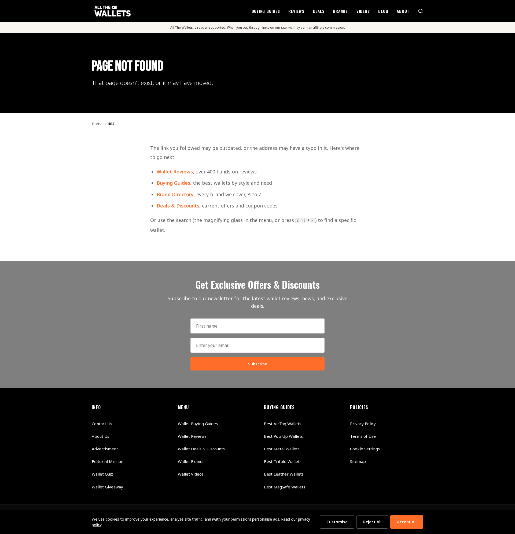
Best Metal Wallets (282, 448)
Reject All (372, 521)
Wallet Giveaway (107, 487)
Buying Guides (266, 11)
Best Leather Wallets (284, 474)
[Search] (420, 11)
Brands (340, 11)
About (403, 11)
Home (97, 123)
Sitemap (358, 461)
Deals (319, 11)
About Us (100, 436)
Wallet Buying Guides (198, 423)
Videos (363, 11)
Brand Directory (175, 194)
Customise (337, 521)
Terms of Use (363, 436)
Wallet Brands (191, 461)
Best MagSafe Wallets (284, 487)
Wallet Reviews (175, 171)
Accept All (407, 521)
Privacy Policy (363, 423)
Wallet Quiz (102, 474)
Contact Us (102, 423)
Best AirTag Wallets (282, 423)
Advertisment (105, 448)
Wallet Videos (191, 474)
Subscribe (257, 363)
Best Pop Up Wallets (283, 436)
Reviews (296, 11)
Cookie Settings (365, 448)
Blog (383, 11)
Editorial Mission (107, 461)
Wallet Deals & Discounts (201, 448)
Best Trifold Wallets (282, 461)
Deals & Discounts (178, 205)
